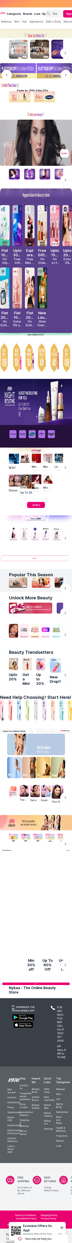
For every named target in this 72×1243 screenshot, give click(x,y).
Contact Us (24, 1089)
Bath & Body (59, 1107)
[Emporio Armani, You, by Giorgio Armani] (36, 479)
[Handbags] (26, 916)
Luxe (58, 1147)
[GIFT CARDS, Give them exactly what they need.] (30, 608)
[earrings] (26, 872)
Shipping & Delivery (24, 1125)
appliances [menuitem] (36, 21)
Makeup (60, 1091)
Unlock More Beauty (30, 597)
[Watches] (7, 916)
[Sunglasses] (45, 872)
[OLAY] (22, 434)
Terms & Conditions (25, 1217)
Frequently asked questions (25, 1098)
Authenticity (13, 1104)
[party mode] (36, 33)
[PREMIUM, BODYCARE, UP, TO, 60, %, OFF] (30, 357)
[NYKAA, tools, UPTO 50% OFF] (25, 838)
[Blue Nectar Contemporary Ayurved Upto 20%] (13, 664)
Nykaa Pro (47, 1124)
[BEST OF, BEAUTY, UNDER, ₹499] (67, 357)
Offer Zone (47, 1092)
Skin (58, 1096)
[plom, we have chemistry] (42, 434)
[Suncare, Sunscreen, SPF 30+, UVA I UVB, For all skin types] (70, 710)
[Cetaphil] (32, 434)
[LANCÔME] (47, 479)
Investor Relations (12, 1141)
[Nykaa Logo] (3, 12)
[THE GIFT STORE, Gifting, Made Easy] (24, 631)
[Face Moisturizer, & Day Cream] (53, 710)
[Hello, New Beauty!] (36, 112)
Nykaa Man (47, 1108)
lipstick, (11, 1240)
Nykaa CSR (10, 1121)
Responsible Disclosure (14, 1133)
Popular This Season (31, 574)
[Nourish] (28, 768)
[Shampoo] (19, 710)
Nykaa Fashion (48, 1116)
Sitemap (48, 1130)
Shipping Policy (49, 1217)
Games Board (36, 1100)
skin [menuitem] (16, 21)
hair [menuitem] (24, 21)
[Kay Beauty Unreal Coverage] (30, 288)
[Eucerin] (51, 434)
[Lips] (2, 710)
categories (14, 13)
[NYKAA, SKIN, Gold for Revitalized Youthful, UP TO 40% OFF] (13, 838)
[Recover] (60, 768)
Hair (58, 1101)
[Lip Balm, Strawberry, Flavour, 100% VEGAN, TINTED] (10, 710)
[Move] (12, 768)
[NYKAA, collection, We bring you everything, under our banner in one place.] (36, 822)
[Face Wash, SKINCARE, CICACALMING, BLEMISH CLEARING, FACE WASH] (27, 710)
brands (27, 13)
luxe (37, 13)
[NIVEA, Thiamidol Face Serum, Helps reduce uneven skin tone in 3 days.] (35, 534)
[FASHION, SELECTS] (15, 954)
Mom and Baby (59, 1121)
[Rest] (44, 768)
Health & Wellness (61, 1131)
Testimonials (14, 1114)
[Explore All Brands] (36, 507)
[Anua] (13, 434)
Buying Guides (36, 1108)
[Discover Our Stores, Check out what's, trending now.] (13, 631)
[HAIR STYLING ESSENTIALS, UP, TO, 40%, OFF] (42, 357)
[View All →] (36, 559)
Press (10, 1109)
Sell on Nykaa (23, 1134)
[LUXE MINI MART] (15, 481)
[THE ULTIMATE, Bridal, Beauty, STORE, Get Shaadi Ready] (35, 631)
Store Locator (24, 1107)
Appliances (62, 1113)
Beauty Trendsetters (31, 652)
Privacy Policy (48, 1220)
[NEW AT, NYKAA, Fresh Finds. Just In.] (45, 631)
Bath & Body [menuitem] (53, 21)
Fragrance (61, 1137)
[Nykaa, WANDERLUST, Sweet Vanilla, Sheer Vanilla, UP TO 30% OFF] (50, 838)
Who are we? (11, 1093)
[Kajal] (36, 710)
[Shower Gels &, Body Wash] (61, 710)
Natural (60, 1142)
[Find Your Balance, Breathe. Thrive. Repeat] (44, 745)
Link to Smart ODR (11, 1151)
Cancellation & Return (26, 1115)
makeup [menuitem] (6, 21)
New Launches (49, 1100)
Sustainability (14, 1127)
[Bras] (7, 872)
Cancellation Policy (26, 1220)
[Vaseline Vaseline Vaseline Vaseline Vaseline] (40, 664)
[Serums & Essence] (44, 710)
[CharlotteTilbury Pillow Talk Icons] (17, 288)
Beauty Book (35, 1092)
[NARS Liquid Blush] (30, 225)
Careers (11, 1099)
